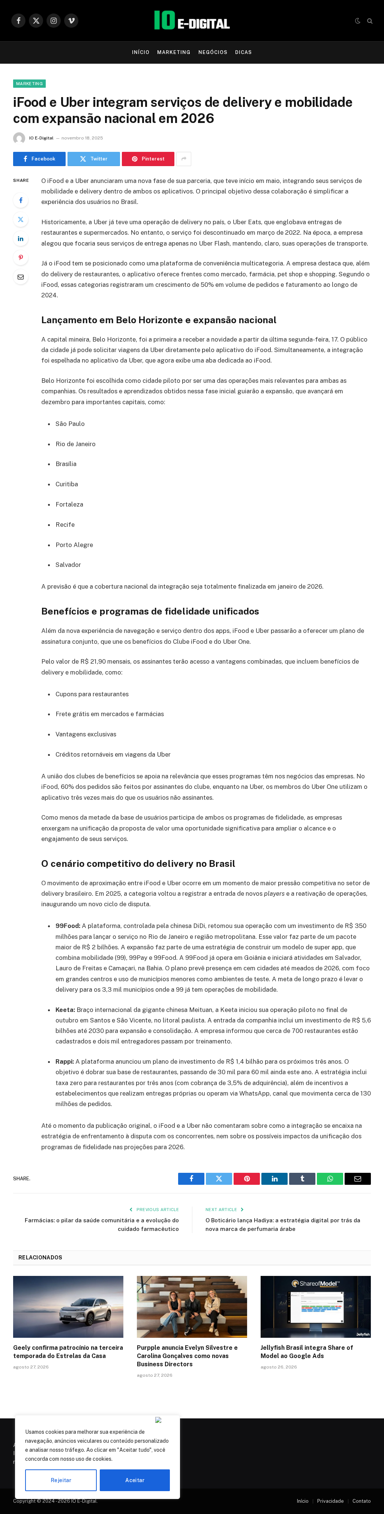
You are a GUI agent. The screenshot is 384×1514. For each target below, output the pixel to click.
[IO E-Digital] (192, 20)
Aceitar (134, 1480)
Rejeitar (61, 1480)
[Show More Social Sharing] (183, 159)
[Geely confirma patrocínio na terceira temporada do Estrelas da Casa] (68, 1307)
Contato (361, 1501)
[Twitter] (20, 219)
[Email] (20, 276)
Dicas (243, 52)
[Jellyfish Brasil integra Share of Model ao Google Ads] (316, 1307)
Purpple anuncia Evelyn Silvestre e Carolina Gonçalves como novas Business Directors (187, 1356)
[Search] (369, 20)
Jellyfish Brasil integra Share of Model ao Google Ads (307, 1352)
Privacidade (330, 1501)
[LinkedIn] (20, 238)
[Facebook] (20, 200)
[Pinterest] (20, 257)
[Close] (166, 1420)
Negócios (213, 52)
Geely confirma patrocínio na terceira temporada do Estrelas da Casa (68, 1352)
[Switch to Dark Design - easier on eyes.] (357, 21)
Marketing (173, 52)
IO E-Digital (41, 138)
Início (141, 52)
